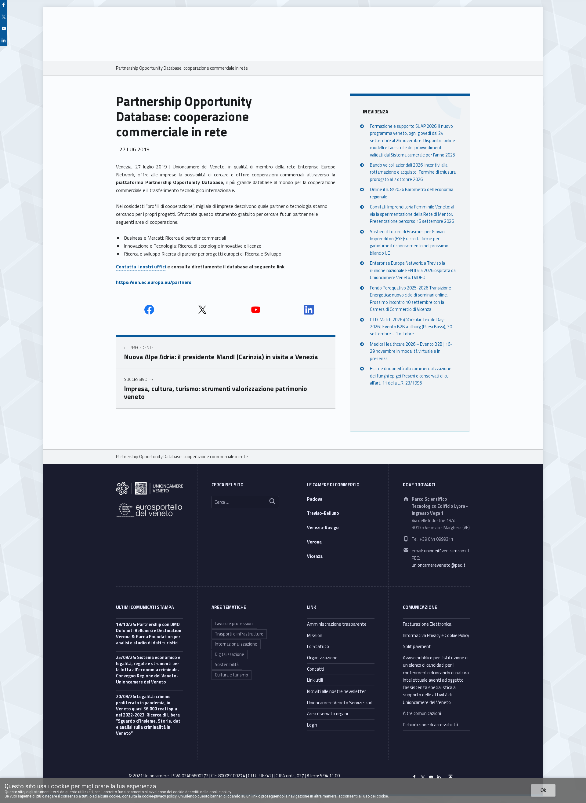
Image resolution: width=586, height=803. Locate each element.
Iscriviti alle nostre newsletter (336, 691)
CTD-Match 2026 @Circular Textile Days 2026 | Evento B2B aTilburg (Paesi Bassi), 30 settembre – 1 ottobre (411, 326)
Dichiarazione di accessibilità (430, 724)
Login (312, 724)
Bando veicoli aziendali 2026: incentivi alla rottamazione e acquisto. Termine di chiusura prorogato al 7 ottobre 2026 (413, 172)
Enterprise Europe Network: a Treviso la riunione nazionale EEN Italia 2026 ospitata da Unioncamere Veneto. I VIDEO (413, 270)
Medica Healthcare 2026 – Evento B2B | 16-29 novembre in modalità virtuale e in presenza (411, 351)
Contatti (315, 668)
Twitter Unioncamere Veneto (202, 310)
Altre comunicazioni (422, 713)
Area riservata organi (327, 713)
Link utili (315, 679)
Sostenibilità (227, 664)
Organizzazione (322, 657)
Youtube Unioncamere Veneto (256, 310)
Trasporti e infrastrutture (239, 634)
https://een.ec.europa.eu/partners (153, 282)
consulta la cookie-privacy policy (149, 796)
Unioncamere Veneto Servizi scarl (339, 702)
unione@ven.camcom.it (446, 550)
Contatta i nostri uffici (141, 266)
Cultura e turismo (231, 675)
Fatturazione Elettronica (427, 624)
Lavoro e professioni (234, 623)
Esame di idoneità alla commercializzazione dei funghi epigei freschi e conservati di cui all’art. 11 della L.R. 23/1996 (410, 375)
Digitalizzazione (229, 654)
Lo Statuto (318, 646)
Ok (543, 790)
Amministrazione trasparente (337, 624)
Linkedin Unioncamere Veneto (309, 310)
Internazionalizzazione (236, 644)
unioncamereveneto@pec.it (438, 565)
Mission (314, 635)
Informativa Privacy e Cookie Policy (436, 635)
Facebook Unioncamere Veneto (149, 310)
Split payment (417, 646)
